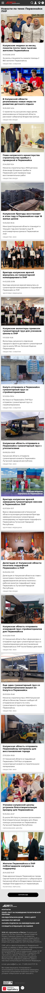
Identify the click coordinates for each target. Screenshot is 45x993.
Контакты (6, 909)
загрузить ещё (23, 894)
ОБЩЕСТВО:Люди (10, 120)
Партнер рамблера (20, 983)
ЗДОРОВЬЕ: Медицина (12, 293)
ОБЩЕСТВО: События (12, 63)
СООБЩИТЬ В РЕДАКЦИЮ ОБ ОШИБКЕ (17, 926)
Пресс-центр (30, 917)
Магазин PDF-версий (11, 920)
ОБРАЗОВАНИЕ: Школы (12, 828)
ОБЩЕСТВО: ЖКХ (9, 237)
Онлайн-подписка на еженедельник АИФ (20, 923)
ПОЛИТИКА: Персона (11, 886)
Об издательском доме (12, 917)
